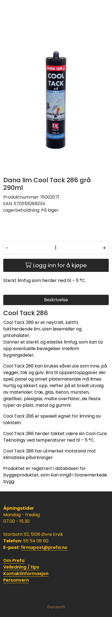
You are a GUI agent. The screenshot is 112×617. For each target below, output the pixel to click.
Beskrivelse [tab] (56, 300)
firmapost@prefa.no (44, 547)
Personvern (16, 580)
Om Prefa (13, 560)
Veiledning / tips (21, 567)
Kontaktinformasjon (25, 573)
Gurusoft (56, 607)
